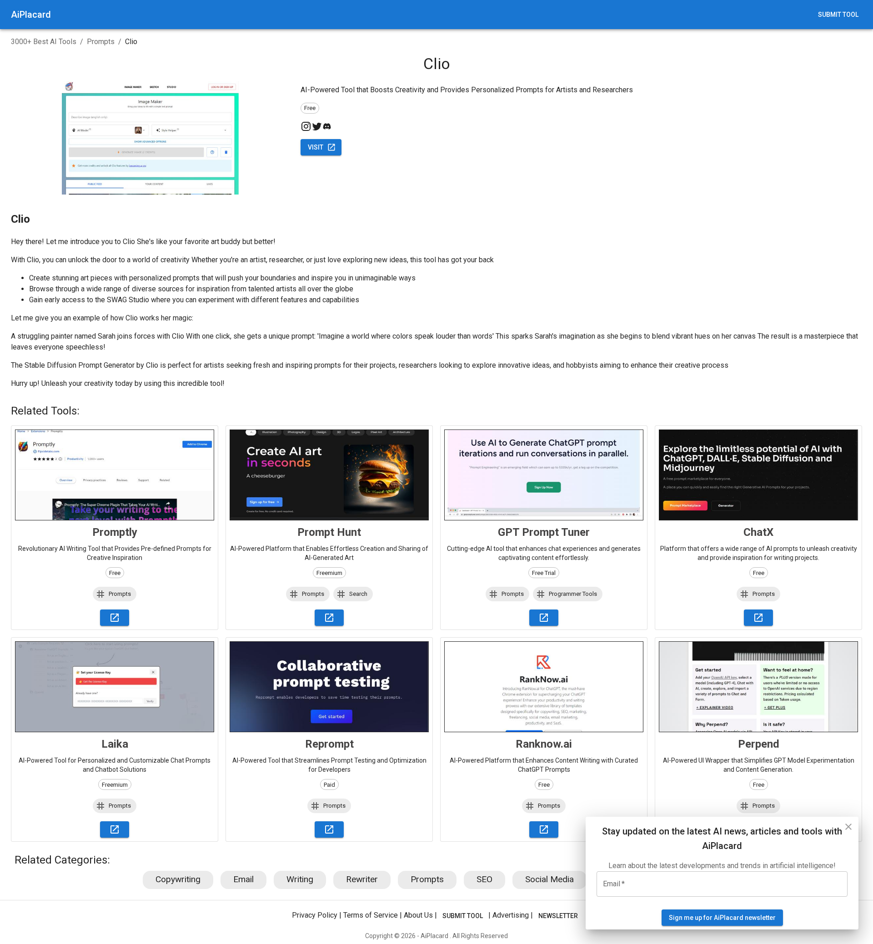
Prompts (101, 41)
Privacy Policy (314, 915)
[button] (114, 594)
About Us (418, 915)
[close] (848, 827)
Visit (315, 147)
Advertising (510, 915)
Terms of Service (370, 915)
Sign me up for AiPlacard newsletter (722, 917)
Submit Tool (838, 14)
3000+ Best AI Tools (43, 41)
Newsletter (558, 915)
